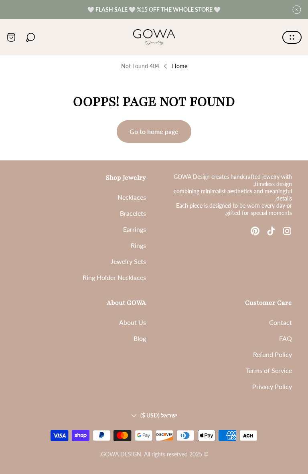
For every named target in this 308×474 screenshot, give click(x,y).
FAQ (285, 338)
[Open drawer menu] (292, 37)
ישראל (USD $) (158, 415)
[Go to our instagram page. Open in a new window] (287, 231)
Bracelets (133, 213)
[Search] (30, 37)
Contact (280, 322)
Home (179, 66)
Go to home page (154, 131)
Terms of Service (269, 370)
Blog (140, 338)
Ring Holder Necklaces (114, 277)
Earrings (134, 229)
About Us (132, 322)
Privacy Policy (272, 386)
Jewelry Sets (128, 261)
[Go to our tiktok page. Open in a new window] (271, 231)
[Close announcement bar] (297, 9)
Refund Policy (272, 354)
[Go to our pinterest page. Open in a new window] (255, 231)
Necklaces (132, 197)
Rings (138, 245)
